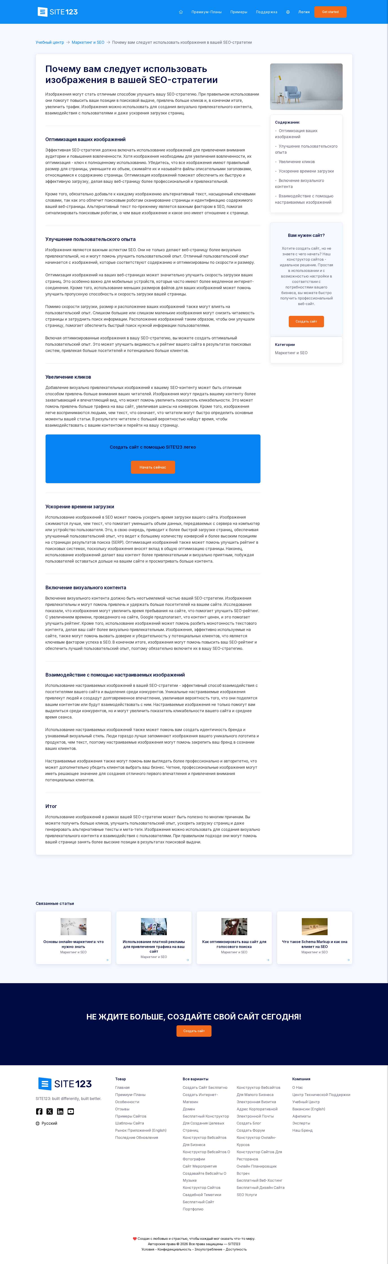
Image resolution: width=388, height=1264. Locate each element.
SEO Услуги (247, 1195)
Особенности (127, 1102)
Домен (189, 1109)
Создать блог (249, 1123)
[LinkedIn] (60, 1111)
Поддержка (267, 12)
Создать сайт (306, 321)
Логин (304, 12)
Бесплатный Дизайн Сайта (260, 1187)
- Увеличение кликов (295, 161)
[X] (50, 1111)
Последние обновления (136, 1137)
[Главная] (181, 11)
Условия (147, 1249)
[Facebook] (40, 1111)
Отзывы (122, 1109)
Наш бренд (302, 1130)
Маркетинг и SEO (88, 42)
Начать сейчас (153, 467)
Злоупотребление (208, 1249)
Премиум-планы (207, 12)
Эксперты (301, 1123)
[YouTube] (70, 1111)
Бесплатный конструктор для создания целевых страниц (206, 1123)
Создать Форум (251, 1130)
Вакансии (308, 1109)
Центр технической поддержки (321, 1095)
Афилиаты (301, 1116)
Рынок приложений (141, 1130)
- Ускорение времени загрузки (304, 171)
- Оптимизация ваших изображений (296, 134)
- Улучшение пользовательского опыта (306, 149)
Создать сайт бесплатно (205, 1087)
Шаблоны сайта (129, 1123)
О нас (297, 1087)
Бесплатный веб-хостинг (259, 1180)
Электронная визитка (256, 1102)
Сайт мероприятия (200, 1166)
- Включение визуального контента (299, 183)
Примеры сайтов (130, 1116)
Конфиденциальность (174, 1249)
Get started (330, 12)
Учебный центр (50, 42)
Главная (122, 1087)
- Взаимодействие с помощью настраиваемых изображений (304, 199)
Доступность (236, 1249)
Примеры (238, 12)
